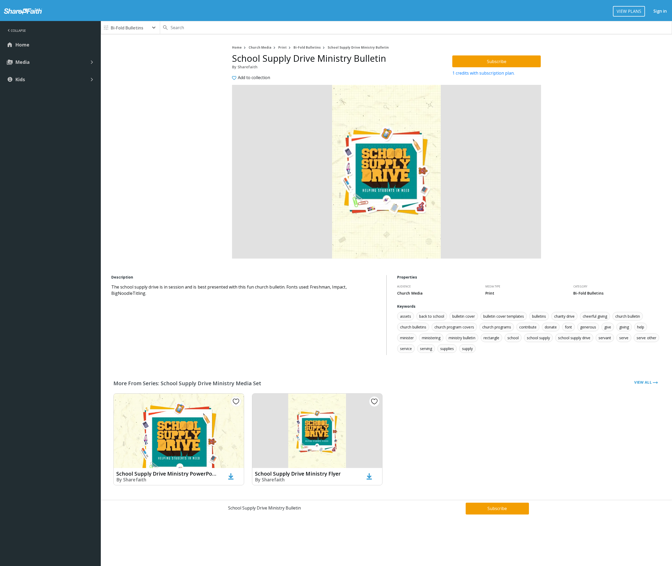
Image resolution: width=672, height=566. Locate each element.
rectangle (491, 337)
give (607, 327)
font (568, 327)
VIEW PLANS (629, 11)
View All (643, 382)
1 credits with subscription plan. (483, 73)
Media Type (492, 286)
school (513, 337)
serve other (646, 337)
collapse (18, 30)
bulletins (539, 316)
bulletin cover (463, 316)
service (406, 348)
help (640, 327)
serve (623, 337)
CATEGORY (580, 286)
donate (551, 327)
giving (624, 327)
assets (405, 316)
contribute (528, 327)
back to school (431, 316)
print (282, 47)
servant (604, 337)
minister (407, 337)
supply (467, 348)
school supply (538, 337)
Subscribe (496, 61)
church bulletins (413, 327)
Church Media (260, 47)
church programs (496, 327)
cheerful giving (595, 316)
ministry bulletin (462, 337)
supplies (447, 348)
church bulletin (627, 316)
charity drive (564, 316)
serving (426, 348)
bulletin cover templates (503, 316)
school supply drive (574, 337)
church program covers (454, 327)
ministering (431, 337)
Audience (404, 286)
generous (588, 327)
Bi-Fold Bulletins (307, 47)
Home (237, 47)
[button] (130, 27)
